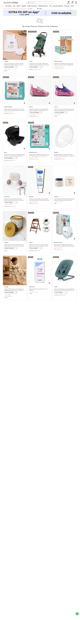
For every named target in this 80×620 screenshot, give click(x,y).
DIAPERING (24, 6)
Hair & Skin (66, 6)
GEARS (14, 6)
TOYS (50, 6)
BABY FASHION (8, 6)
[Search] (28, 2)
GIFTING (72, 6)
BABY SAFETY (39, 8)
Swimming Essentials (43, 6)
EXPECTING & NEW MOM (58, 6)
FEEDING (18, 6)
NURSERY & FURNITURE (32, 6)
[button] (8, 6)
